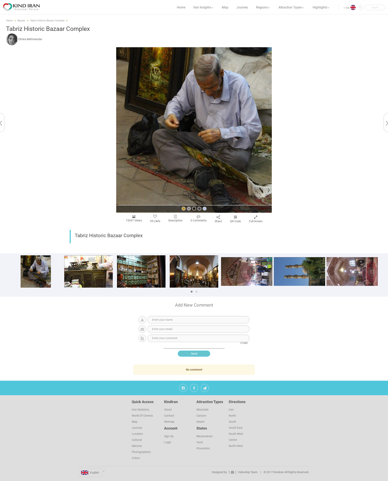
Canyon (201, 415)
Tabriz (9, 20)
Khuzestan (203, 448)
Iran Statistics (140, 409)
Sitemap (169, 421)
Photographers (141, 452)
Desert (200, 421)
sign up (169, 436)
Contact (169, 415)
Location (137, 433)
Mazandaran (204, 436)
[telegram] (205, 389)
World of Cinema (142, 415)
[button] (375, 7)
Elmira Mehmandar (30, 39)
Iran (231, 409)
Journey (137, 427)
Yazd (199, 442)
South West (236, 433)
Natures (137, 445)
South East (235, 427)
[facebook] (194, 389)
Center (233, 439)
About (168, 409)
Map (134, 421)
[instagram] (183, 389)
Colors (136, 458)
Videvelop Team (247, 472)
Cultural (137, 439)
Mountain (202, 409)
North (232, 415)
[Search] (360, 7)
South (232, 421)
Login (167, 442)
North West (236, 445)
